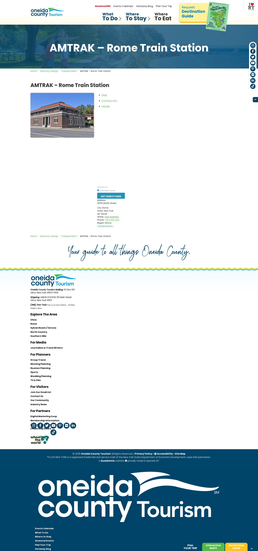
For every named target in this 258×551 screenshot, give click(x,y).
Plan (190, 547)
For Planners (40, 354)
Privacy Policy (143, 453)
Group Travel (38, 359)
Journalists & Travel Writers (46, 347)
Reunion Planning (40, 368)
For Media (38, 342)
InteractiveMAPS (213, 547)
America (102, 6)
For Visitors (39, 387)
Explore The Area (43, 314)
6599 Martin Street (107, 190)
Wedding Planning (40, 376)
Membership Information (44, 420)
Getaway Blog (144, 6)
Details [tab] (106, 106)
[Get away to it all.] (129, 525)
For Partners (40, 411)
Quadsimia (108, 460)
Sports (34, 372)
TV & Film (35, 380)
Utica (33, 319)
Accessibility (164, 453)
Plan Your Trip (164, 6)
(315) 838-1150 (112, 219)
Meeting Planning (40, 363)
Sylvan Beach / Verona (43, 327)
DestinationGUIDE (236, 547)
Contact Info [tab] (109, 100)
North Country (38, 332)
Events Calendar (123, 6)
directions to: (102, 187)
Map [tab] (104, 95)
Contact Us (36, 396)
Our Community (39, 400)
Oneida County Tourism (96, 453)
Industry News (38, 404)
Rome (33, 323)
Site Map (180, 453)
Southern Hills (38, 336)
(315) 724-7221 (38, 304)
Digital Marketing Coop (43, 416)
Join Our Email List (40, 392)
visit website (112, 216)
